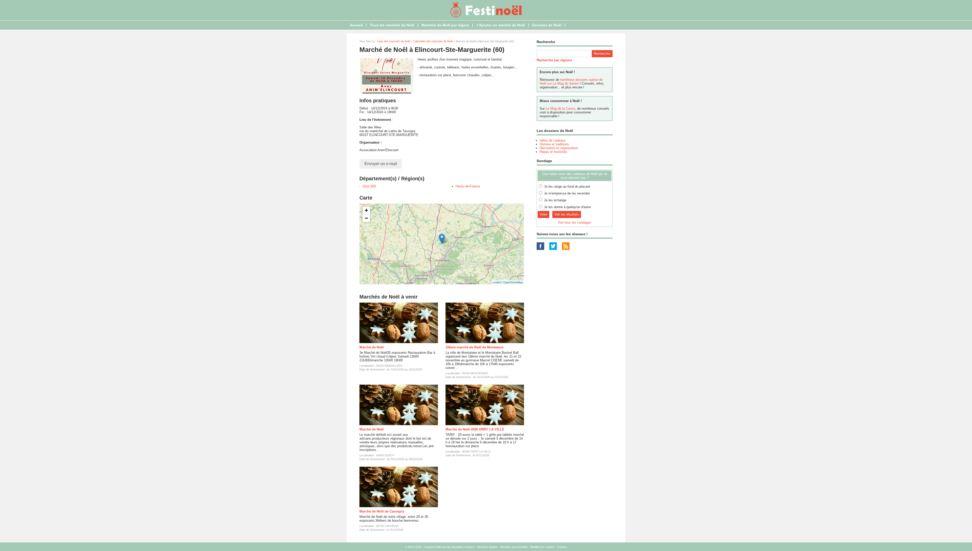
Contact (562, 546)
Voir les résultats (566, 214)
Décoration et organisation (559, 148)
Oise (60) (369, 186)
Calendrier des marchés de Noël (433, 41)
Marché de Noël (371, 347)
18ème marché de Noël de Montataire (474, 347)
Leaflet (497, 282)
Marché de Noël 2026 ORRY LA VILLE (475, 429)
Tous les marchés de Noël (392, 25)
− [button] (366, 218)
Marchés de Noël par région (445, 25)
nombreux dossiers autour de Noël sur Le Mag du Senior (571, 81)
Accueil (356, 25)
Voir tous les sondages (574, 222)
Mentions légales (487, 546)
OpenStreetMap (513, 282)
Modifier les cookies (542, 546)
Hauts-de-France (468, 186)
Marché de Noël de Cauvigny (381, 511)
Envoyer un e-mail (380, 164)
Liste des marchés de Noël (393, 41)
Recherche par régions (554, 60)
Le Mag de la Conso (560, 108)
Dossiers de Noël (546, 25)
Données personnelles (514, 546)
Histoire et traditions (554, 144)
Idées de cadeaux (553, 140)
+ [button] (366, 210)
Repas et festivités (553, 152)
